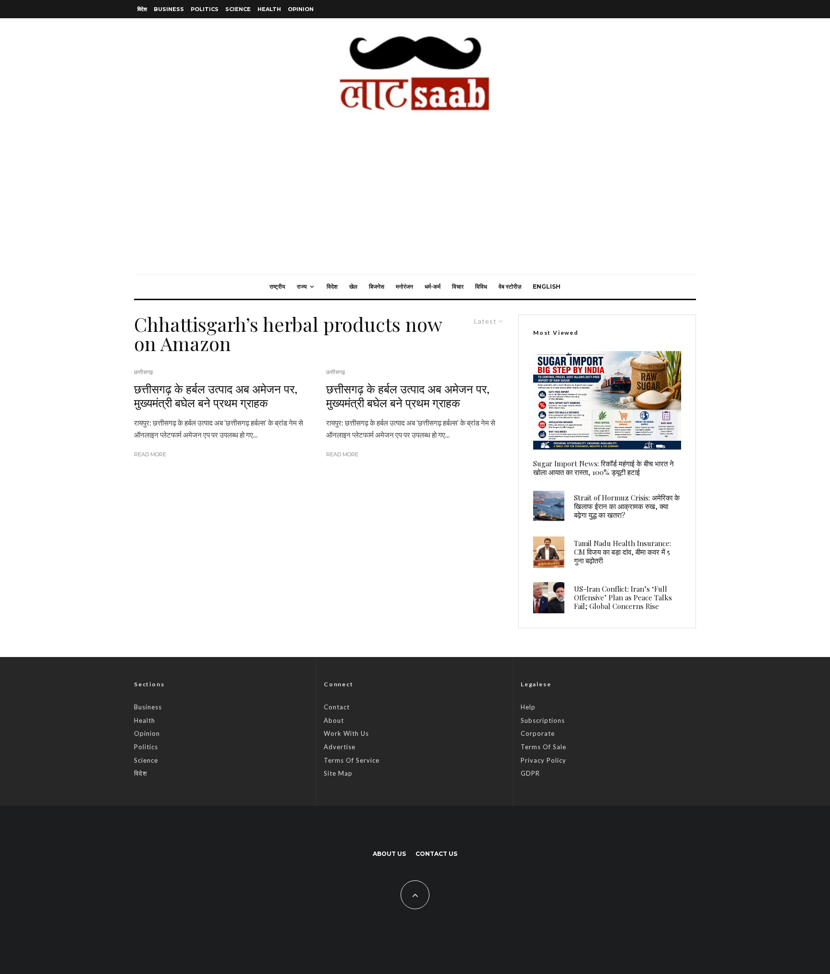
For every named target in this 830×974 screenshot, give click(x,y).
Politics (205, 9)
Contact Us (436, 853)
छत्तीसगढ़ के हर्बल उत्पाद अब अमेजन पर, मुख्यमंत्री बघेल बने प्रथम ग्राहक (215, 396)
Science (238, 9)
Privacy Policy (543, 760)
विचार (458, 286)
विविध (481, 286)
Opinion (301, 9)
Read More (150, 454)
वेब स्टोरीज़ (510, 286)
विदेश (142, 9)
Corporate (538, 733)
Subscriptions (543, 720)
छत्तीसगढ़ (143, 372)
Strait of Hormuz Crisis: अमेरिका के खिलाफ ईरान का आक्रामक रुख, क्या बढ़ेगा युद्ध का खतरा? (627, 506)
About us (389, 853)
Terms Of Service (351, 760)
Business (169, 9)
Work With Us (346, 733)
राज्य (302, 286)
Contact (337, 707)
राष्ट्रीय (277, 286)
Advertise (339, 747)
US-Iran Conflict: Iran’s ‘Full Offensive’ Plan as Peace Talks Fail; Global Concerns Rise (623, 597)
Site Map (338, 773)
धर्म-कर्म (432, 286)
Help (528, 707)
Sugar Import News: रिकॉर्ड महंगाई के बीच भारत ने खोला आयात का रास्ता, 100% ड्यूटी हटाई (603, 467)
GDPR (530, 773)
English (547, 286)
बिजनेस (376, 286)
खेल (353, 286)
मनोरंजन (404, 286)
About (334, 720)
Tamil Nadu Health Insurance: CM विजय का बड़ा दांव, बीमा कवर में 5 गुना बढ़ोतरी (622, 552)
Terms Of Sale (543, 747)
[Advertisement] (415, 202)
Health (269, 9)
